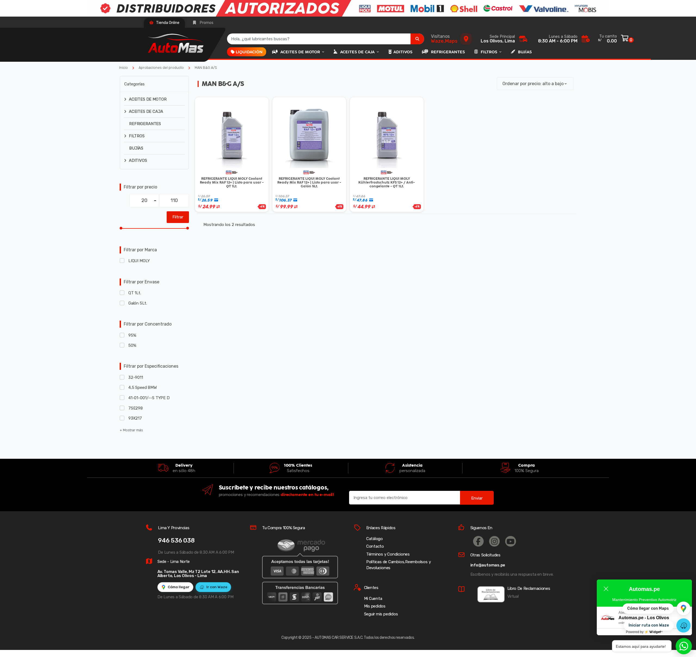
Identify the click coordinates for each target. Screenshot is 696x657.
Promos (206, 22)
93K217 (135, 418)
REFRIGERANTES (448, 51)
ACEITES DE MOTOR (300, 51)
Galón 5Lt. (137, 303)
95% (132, 335)
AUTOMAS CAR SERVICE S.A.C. (339, 637)
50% (132, 345)
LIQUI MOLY (139, 260)
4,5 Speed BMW (142, 387)
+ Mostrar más (131, 430)
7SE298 (135, 408)
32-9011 (135, 377)
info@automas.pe (487, 565)
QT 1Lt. (134, 292)
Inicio (123, 68)
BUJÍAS (525, 51)
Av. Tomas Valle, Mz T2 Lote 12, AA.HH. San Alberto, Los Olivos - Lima (198, 573)
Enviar (477, 498)
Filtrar (177, 217)
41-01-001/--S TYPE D (149, 397)
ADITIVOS (402, 51)
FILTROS (489, 51)
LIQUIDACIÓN (249, 51)
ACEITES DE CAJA (358, 51)
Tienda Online (167, 22)
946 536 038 (176, 540)
